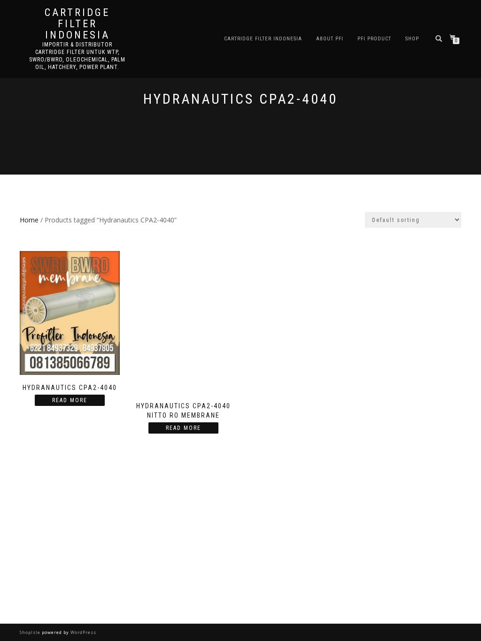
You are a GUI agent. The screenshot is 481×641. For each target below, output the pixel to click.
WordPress (82, 632)
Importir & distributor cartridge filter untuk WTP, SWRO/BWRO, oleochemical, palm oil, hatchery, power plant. (77, 55)
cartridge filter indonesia (77, 24)
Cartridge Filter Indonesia (263, 39)
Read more (69, 400)
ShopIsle (31, 632)
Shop (412, 39)
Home (29, 219)
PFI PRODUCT (374, 39)
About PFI (329, 39)
